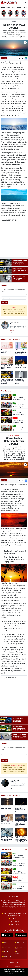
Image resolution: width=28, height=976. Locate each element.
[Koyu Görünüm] (21, 2)
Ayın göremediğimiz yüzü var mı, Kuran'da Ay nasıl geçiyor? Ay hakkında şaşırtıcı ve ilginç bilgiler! (21, 808)
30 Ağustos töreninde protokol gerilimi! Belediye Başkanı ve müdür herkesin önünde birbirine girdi (18, 421)
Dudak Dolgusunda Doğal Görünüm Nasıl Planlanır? (6, 351)
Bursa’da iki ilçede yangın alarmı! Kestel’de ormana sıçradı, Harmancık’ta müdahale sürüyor (19, 398)
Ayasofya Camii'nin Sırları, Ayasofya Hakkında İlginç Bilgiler (20, 366)
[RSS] (22, 930)
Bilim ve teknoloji (14, 435)
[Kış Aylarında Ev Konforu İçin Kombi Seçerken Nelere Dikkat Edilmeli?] (21, 374)
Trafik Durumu (7, 947)
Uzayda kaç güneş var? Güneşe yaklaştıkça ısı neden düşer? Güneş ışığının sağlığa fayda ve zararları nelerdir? (21, 839)
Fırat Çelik (4, 484)
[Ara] (23, 2)
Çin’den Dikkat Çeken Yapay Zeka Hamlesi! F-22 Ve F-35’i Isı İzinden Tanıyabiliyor (7, 838)
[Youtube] (17, 930)
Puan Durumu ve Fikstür (20, 947)
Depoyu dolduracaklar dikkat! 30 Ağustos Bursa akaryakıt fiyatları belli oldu (19, 414)
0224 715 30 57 (15, 918)
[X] (8, 930)
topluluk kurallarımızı (16, 307)
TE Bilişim (18, 967)
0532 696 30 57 (15, 921)
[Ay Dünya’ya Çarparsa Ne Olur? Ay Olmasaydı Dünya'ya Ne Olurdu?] (7, 801)
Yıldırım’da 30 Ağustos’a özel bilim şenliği (7, 822)
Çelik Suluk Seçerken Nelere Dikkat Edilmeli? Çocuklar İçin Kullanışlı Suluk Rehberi (20, 351)
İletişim (12, 962)
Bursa (3, 7)
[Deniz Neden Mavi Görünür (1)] (14, 124)
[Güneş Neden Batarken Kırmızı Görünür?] (14, 470)
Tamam (19, 974)
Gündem (15, 418)
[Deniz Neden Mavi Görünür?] (14, 48)
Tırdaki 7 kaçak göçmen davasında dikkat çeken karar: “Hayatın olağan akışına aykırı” (7, 381)
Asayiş (25, 7)
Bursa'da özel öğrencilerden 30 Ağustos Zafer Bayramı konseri (19, 429)
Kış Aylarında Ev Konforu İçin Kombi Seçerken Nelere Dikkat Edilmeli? (20, 381)
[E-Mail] (11, 333)
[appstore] (7, 935)
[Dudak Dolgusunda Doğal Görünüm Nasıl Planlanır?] (7, 345)
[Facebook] (5, 930)
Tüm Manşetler (8, 951)
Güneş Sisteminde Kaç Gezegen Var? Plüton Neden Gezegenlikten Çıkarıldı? (20, 823)
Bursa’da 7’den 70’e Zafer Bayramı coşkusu (19, 406)
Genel (14, 22)
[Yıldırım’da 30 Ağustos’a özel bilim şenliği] (7, 817)
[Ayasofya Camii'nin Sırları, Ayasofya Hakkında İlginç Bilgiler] (21, 360)
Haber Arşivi (7, 956)
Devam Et (12, 330)
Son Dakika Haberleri (18, 952)
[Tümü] (26, 391)
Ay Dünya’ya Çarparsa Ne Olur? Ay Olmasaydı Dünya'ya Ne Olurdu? (7, 807)
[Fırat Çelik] (5, 783)
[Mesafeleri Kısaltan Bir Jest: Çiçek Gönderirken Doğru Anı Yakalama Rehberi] (7, 360)
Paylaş (4, 58)
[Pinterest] (11, 930)
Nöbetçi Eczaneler (5, 943)
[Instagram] (14, 930)
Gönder (4, 302)
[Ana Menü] (25, 2)
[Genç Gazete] (9, 2)
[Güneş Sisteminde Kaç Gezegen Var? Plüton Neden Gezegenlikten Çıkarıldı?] (21, 817)
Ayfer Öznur (5, 62)
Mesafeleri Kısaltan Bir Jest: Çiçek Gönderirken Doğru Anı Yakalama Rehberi (7, 366)
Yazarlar (18, 7)
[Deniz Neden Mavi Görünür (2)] (14, 195)
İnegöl (8, 7)
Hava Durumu (20, 942)
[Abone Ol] (26, 58)
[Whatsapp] (20, 930)
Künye (16, 962)
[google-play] (20, 935)
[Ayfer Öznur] (5, 325)
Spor (13, 7)
